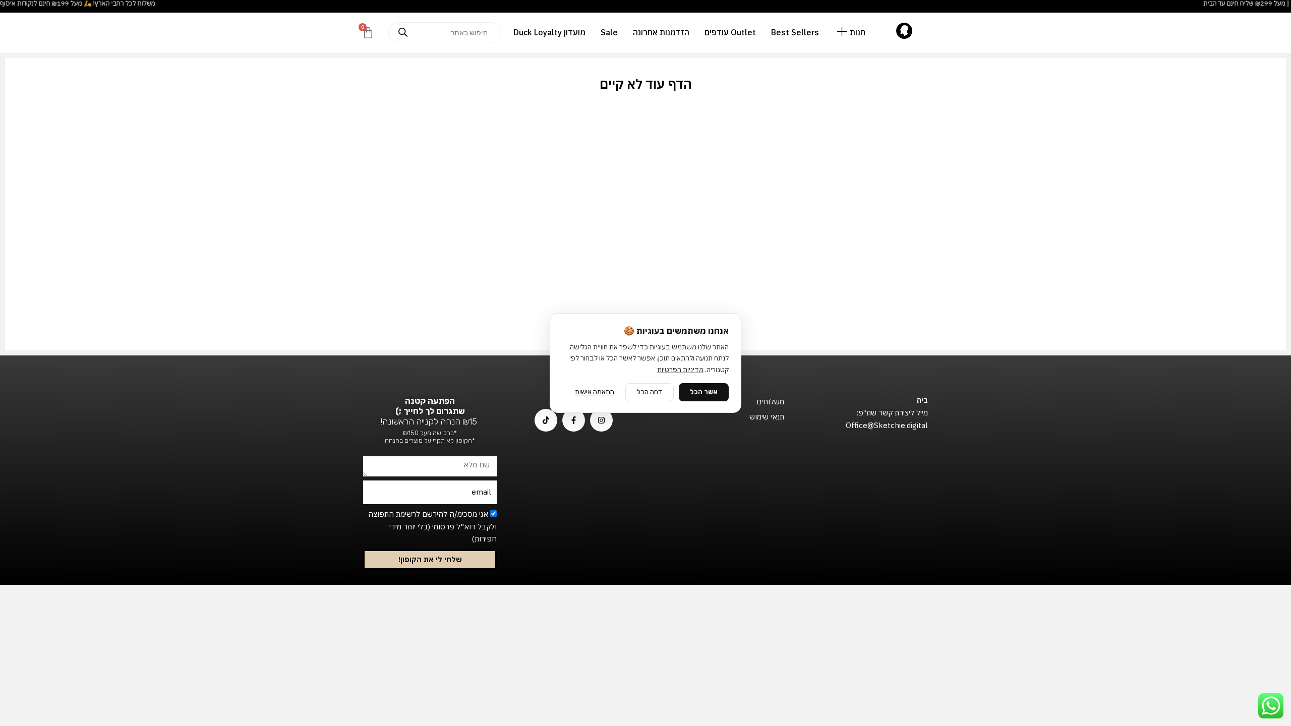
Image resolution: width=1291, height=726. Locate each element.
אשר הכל (704, 392)
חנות (857, 32)
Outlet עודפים (730, 32)
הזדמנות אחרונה (661, 32)
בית (922, 400)
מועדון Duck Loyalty (549, 32)
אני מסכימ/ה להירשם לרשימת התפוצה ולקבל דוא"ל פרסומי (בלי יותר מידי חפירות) (432, 526)
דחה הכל (649, 392)
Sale (609, 32)
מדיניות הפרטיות (680, 369)
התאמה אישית (594, 392)
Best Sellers (795, 32)
